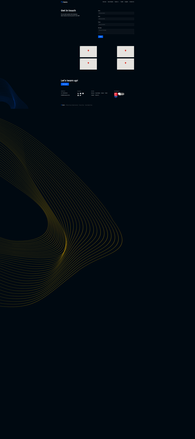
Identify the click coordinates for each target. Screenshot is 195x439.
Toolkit (122, 1)
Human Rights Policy (88, 105)
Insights (126, 1)
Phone (99, 22)
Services (104, 1)
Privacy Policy (81, 105)
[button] (117, 2)
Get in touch (64, 84)
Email (99, 16)
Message (100, 27)
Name (99, 10)
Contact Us (131, 1)
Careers (102, 93)
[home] (64, 2)
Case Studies (110, 1)
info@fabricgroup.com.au (65, 95)
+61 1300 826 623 (64, 93)
